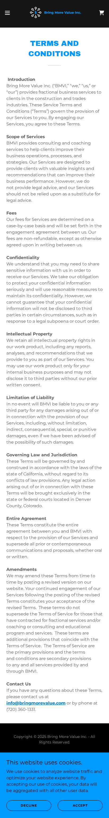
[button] (10, 12)
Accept (80, 805)
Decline (29, 805)
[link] (54, 12)
